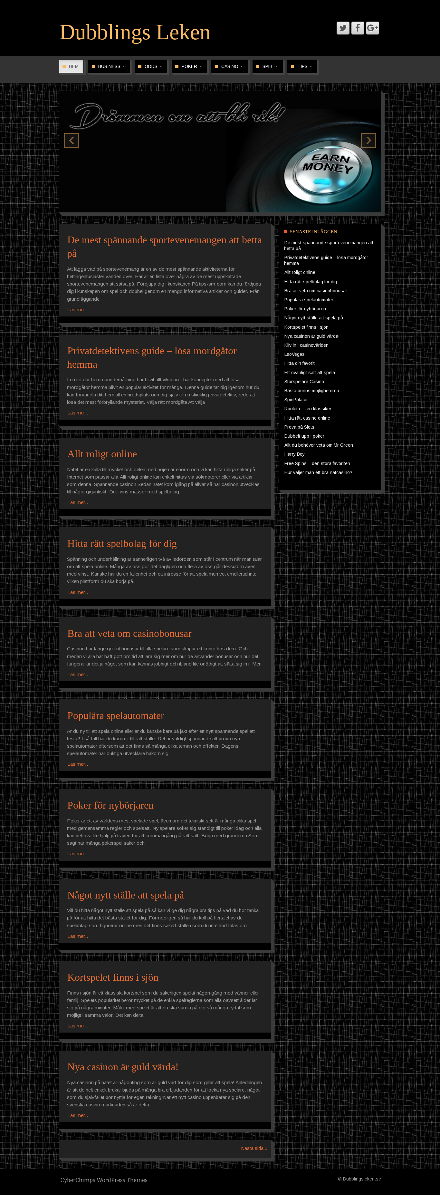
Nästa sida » (254, 1148)
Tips (303, 66)
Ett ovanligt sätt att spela (309, 372)
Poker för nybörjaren (110, 805)
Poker (190, 66)
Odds (152, 66)
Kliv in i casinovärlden (306, 345)
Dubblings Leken (135, 32)
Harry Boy (294, 454)
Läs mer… (78, 309)
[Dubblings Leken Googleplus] (372, 28)
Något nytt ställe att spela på (125, 895)
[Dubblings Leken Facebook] (357, 28)
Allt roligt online (102, 454)
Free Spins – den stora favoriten (317, 463)
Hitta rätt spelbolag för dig (122, 543)
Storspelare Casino (304, 381)
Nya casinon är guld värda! (123, 1067)
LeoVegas (294, 354)
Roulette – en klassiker (307, 408)
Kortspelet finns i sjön (112, 977)
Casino (230, 66)
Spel (268, 66)
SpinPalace (295, 399)
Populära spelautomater (115, 715)
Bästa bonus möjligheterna (311, 390)
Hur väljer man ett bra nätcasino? (318, 472)
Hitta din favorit (299, 363)
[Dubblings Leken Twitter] (343, 28)
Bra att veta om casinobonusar (129, 633)
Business (110, 66)
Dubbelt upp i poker (304, 436)
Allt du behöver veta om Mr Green (318, 445)
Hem (74, 66)
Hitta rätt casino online (307, 418)
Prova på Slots (299, 427)
